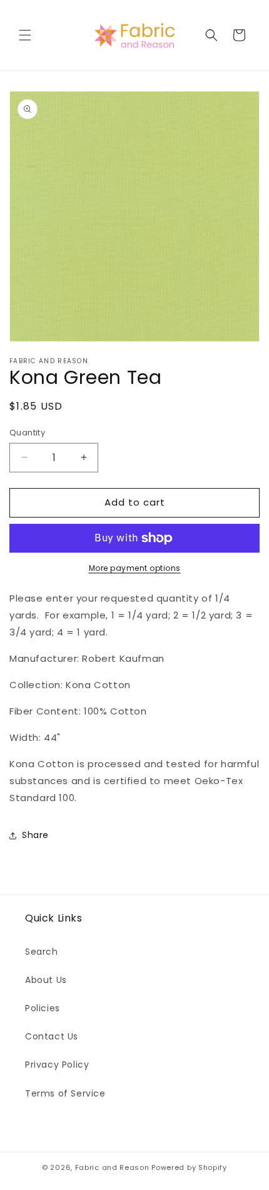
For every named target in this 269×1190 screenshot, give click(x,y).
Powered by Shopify (189, 1167)
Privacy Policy (57, 1064)
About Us (46, 980)
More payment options (135, 568)
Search (41, 951)
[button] (25, 35)
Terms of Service (65, 1093)
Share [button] (35, 835)
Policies (42, 1008)
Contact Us (51, 1036)
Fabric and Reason (112, 1167)
